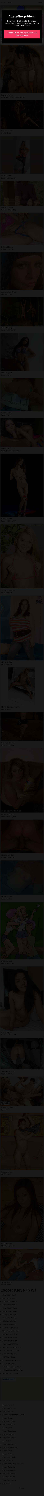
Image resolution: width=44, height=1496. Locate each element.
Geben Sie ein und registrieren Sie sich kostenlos (22, 34)
